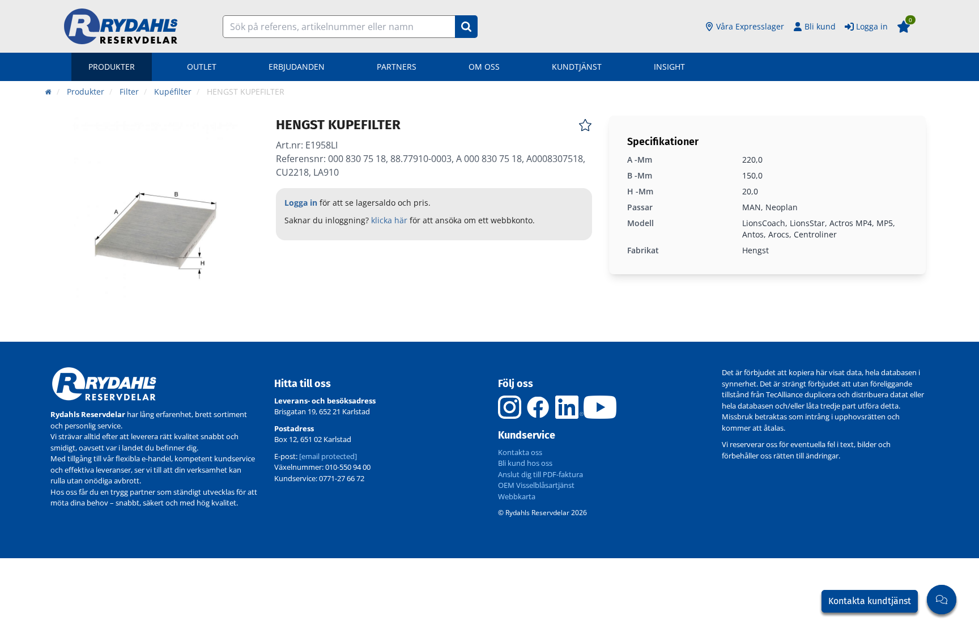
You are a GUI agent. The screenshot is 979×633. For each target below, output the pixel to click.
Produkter (111, 66)
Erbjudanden (297, 66)
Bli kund (820, 26)
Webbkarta (516, 496)
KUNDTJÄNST (577, 66)
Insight (669, 66)
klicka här (389, 220)
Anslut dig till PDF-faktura (540, 474)
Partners (396, 66)
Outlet (201, 66)
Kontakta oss (520, 452)
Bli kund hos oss (525, 463)
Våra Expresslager (750, 26)
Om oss (484, 66)
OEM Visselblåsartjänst (536, 485)
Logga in (872, 26)
